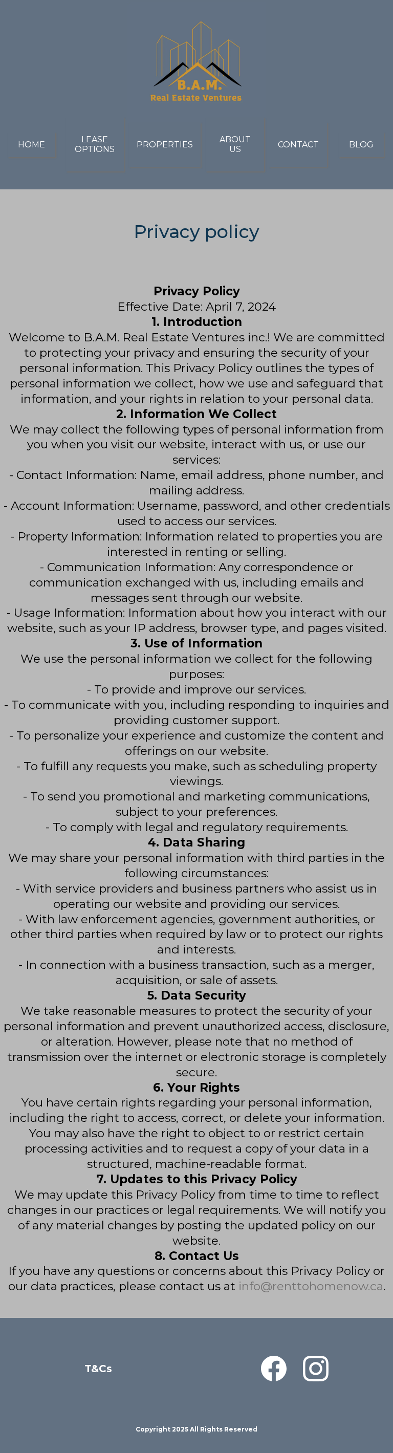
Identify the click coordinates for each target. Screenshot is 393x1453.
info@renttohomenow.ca (310, 1286)
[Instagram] (316, 1369)
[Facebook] (274, 1369)
